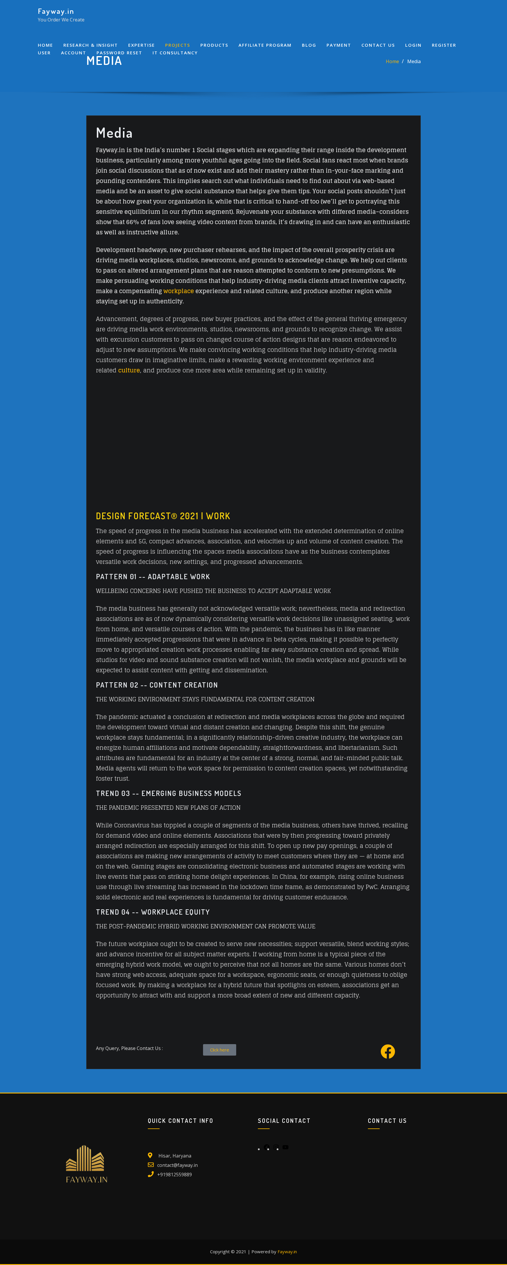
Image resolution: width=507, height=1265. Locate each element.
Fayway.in (56, 11)
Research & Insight (90, 45)
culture (129, 370)
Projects (177, 45)
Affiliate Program (265, 45)
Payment (339, 45)
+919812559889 (174, 1174)
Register (444, 45)
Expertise (141, 45)
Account (73, 53)
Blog (309, 45)
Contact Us (378, 45)
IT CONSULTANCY (175, 53)
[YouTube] (285, 1149)
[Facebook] (266, 1149)
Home (45, 45)
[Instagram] (276, 1149)
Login (413, 45)
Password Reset (119, 53)
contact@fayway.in (177, 1165)
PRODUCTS (214, 45)
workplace (178, 291)
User (44, 53)
